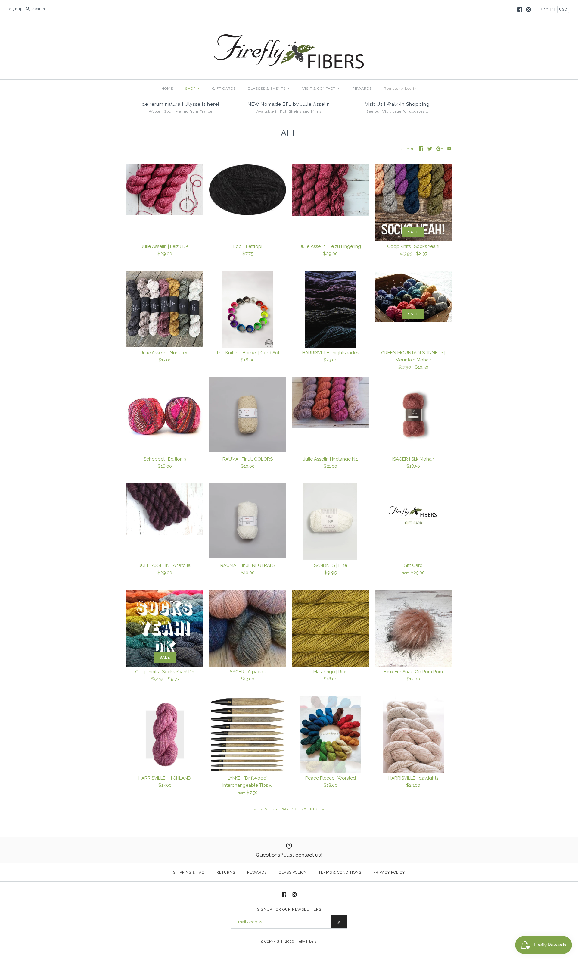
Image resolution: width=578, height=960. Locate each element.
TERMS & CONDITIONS (340, 872)
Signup (16, 9)
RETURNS (225, 872)
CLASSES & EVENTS (269, 88)
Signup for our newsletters (289, 909)
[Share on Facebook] (421, 148)
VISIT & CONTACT (321, 88)
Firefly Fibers (305, 941)
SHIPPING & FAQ (188, 872)
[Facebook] (519, 9)
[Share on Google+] (439, 148)
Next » (317, 809)
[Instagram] (528, 9)
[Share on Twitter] (429, 148)
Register (392, 88)
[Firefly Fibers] (289, 29)
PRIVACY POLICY (389, 872)
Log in (411, 88)
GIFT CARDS (224, 88)
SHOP (192, 88)
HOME (167, 88)
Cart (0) (548, 9)
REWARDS (362, 88)
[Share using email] (449, 148)
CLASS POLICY (292, 872)
